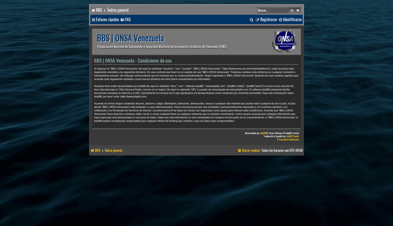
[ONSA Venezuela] (275, 42)
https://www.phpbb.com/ (133, 96)
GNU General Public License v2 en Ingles (142, 89)
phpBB (263, 133)
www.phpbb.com (239, 89)
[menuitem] (125, 19)
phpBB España (293, 136)
